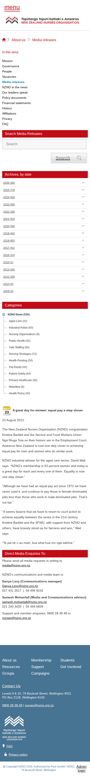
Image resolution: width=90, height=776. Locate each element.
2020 (9, 226)
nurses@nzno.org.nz (16, 618)
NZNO (42, 22)
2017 (9, 247)
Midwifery (16, 386)
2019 (9, 233)
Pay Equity (18, 367)
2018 (9, 240)
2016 (9, 255)
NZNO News (19, 314)
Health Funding (21, 360)
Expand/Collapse (3, 314)
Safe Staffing (19, 347)
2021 (9, 219)
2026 (9, 182)
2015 (8, 262)
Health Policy (19, 393)
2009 (8, 291)
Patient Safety (20, 373)
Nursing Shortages (23, 353)
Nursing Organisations (24, 334)
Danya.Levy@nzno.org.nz (20, 586)
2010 (8, 284)
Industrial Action (21, 327)
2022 (9, 211)
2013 (9, 269)
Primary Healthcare (23, 380)
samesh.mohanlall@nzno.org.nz (24, 602)
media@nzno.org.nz (16, 565)
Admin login (81, 768)
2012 (9, 276)
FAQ (10, 746)
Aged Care (18, 321)
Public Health (19, 340)
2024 (9, 197)
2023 (9, 204)
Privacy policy (18, 754)
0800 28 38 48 (12, 705)
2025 (9, 190)
